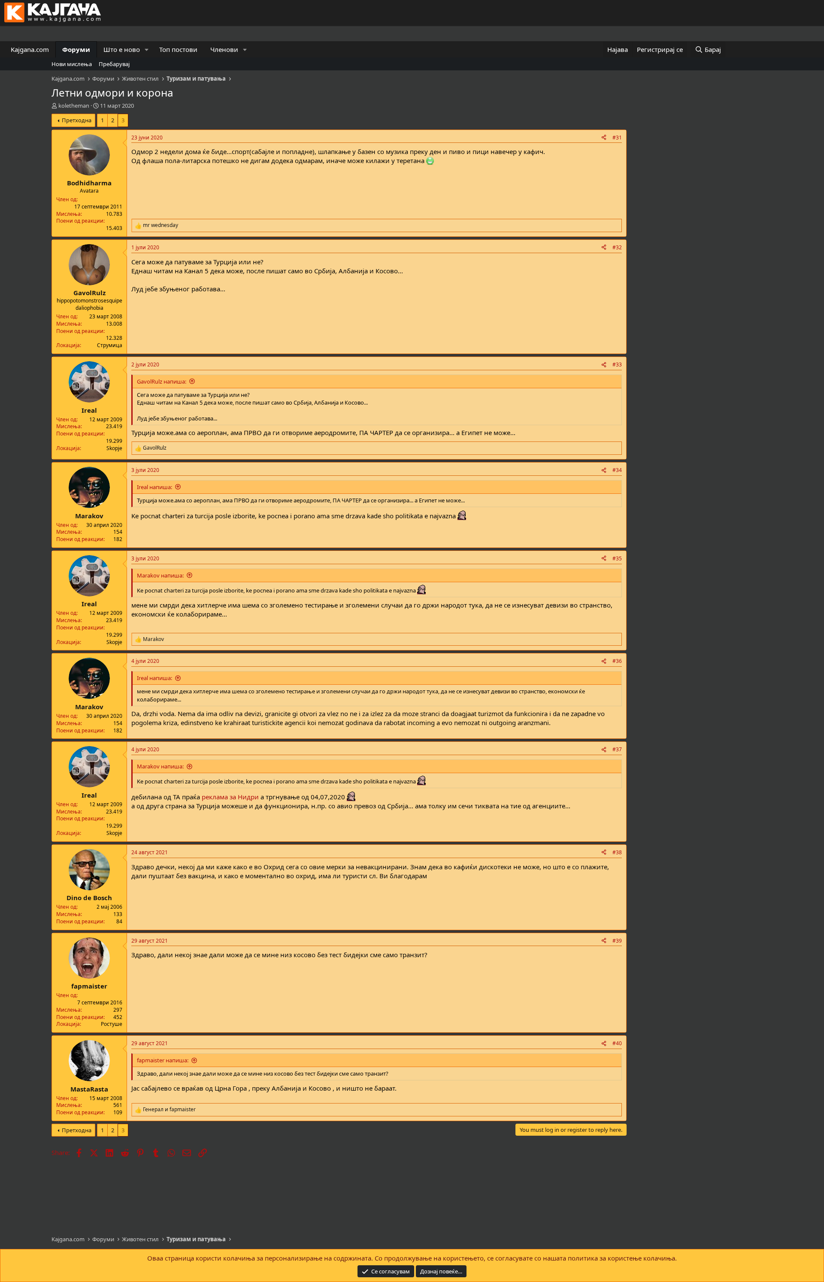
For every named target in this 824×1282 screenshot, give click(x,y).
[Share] (603, 138)
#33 (617, 364)
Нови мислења (72, 64)
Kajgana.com (30, 49)
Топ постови (178, 49)
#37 (617, 749)
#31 (617, 137)
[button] (147, 49)
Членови (224, 49)
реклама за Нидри (231, 796)
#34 (617, 470)
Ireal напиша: (154, 487)
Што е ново (121, 49)
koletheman (73, 105)
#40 (617, 1043)
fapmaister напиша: (162, 1060)
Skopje (114, 448)
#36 (617, 661)
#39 (617, 940)
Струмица (109, 345)
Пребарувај (114, 64)
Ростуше (111, 1024)
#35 (617, 558)
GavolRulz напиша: (161, 381)
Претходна (76, 120)
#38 (617, 852)
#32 (617, 247)
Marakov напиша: (160, 575)
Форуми (76, 49)
